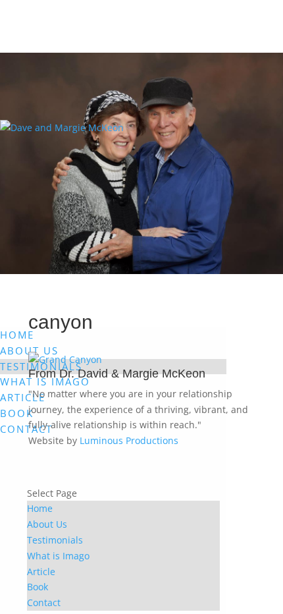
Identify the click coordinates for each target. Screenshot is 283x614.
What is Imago (58, 555)
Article (22, 397)
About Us (47, 524)
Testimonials (55, 540)
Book (17, 413)
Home (17, 334)
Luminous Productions (129, 440)
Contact (26, 428)
